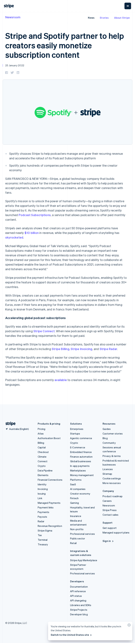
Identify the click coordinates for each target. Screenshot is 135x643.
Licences (108, 469)
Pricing (41, 429)
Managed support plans (116, 532)
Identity (42, 484)
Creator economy (80, 493)
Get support (110, 528)
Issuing (42, 493)
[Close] (128, 626)
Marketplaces (78, 470)
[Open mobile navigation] (127, 6)
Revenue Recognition (50, 526)
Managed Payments (49, 502)
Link (40, 498)
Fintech (74, 498)
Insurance (75, 516)
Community (109, 442)
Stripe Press (110, 510)
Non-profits (76, 529)
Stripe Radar (108, 349)
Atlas (41, 433)
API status (76, 595)
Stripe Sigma (45, 530)
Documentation (79, 586)
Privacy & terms (112, 456)
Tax (40, 535)
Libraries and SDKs (80, 605)
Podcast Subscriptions (35, 215)
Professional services (82, 533)
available (60, 380)
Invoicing (43, 489)
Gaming (74, 502)
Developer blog (79, 614)
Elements (43, 475)
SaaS (73, 484)
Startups (75, 433)
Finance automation (81, 456)
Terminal (43, 539)
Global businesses (80, 461)
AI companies (77, 489)
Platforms (75, 479)
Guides (107, 429)
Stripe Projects (78, 609)
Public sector (77, 538)
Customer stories (113, 433)
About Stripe (122, 17)
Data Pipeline (45, 470)
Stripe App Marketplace (83, 560)
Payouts (42, 516)
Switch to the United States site (70, 634)
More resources (112, 483)
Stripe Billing (60, 349)
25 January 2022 (14, 65)
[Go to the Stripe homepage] (9, 424)
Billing (41, 442)
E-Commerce (77, 447)
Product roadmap (112, 496)
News (91, 17)
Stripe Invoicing (81, 349)
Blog (105, 438)
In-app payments (80, 465)
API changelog (78, 600)
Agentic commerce (81, 438)
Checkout (43, 452)
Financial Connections (50, 479)
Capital (42, 447)
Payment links (46, 507)
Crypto (42, 465)
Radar (41, 521)
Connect (42, 461)
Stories (104, 17)
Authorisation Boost (49, 438)
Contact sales (111, 514)
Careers (107, 500)
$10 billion (32, 233)
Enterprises (76, 429)
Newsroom (12, 17)
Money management (82, 475)
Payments (43, 512)
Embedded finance (81, 452)
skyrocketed (14, 237)
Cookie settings (112, 478)
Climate (42, 456)
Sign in (107, 541)
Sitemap (107, 473)
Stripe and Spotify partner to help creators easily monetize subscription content (64, 45)
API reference (78, 591)
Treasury (43, 544)
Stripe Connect (44, 331)
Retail (73, 543)
